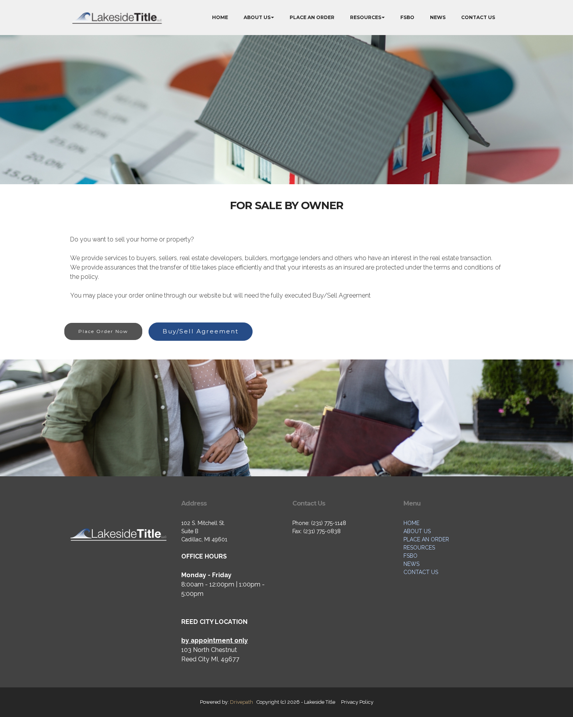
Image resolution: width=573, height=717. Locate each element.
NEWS (438, 17)
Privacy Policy (357, 702)
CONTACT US (478, 17)
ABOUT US (257, 17)
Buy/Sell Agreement (201, 331)
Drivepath (241, 702)
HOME (220, 17)
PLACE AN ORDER (312, 17)
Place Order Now (103, 331)
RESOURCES (365, 17)
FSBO (407, 17)
